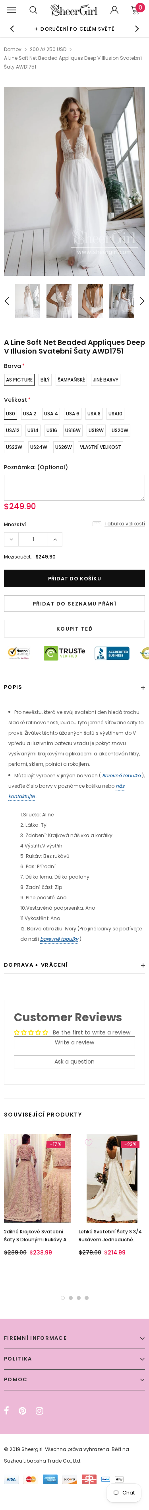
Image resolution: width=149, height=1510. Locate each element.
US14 (33, 430)
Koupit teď (74, 629)
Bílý (45, 379)
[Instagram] (39, 1410)
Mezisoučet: (18, 556)
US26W (63, 447)
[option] (74, 28)
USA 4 (51, 413)
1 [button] (63, 1298)
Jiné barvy (105, 379)
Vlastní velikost (100, 447)
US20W (120, 430)
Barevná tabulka (121, 775)
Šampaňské (71, 379)
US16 (51, 430)
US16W (73, 430)
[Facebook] (6, 1410)
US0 (10, 413)
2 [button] (71, 1298)
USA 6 (72, 413)
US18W (96, 430)
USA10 (115, 413)
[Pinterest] (22, 1410)
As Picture (19, 379)
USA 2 (29, 413)
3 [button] (79, 1298)
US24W (38, 447)
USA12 (12, 430)
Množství (15, 524)
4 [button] (87, 1298)
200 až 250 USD (48, 49)
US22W (14, 447)
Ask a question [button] (74, 1062)
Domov (12, 49)
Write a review (74, 1042)
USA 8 (94, 413)
